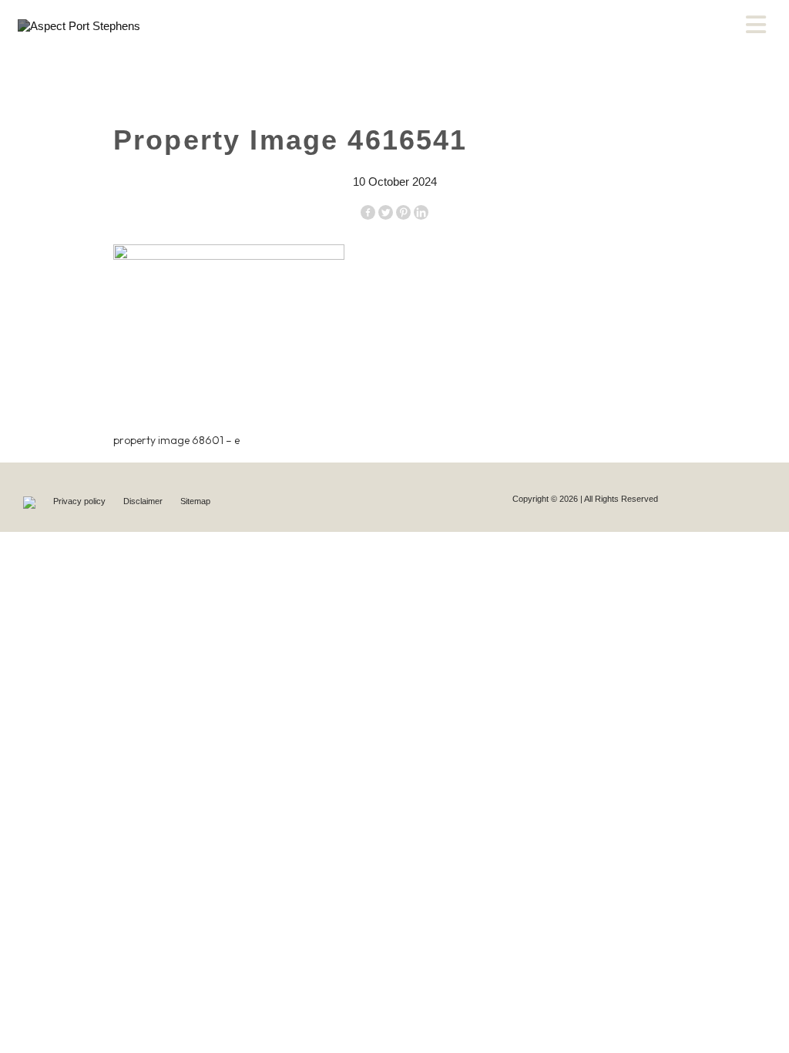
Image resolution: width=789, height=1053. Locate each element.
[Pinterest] (403, 212)
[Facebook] (368, 212)
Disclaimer (144, 501)
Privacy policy (80, 501)
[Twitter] (385, 212)
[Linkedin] (421, 212)
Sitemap (195, 501)
